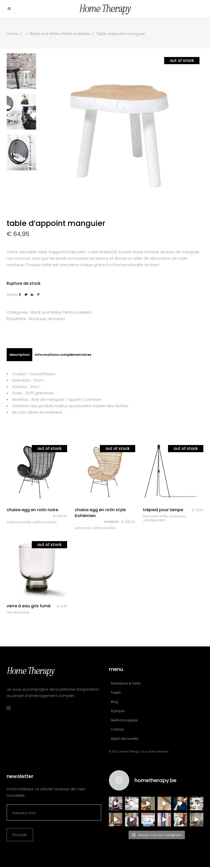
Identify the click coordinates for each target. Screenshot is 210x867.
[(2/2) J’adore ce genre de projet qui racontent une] (115, 803)
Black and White (45, 33)
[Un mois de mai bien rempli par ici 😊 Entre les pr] (196, 803)
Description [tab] (19, 354)
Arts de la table (18, 612)
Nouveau (56, 318)
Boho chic (82, 528)
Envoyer (20, 834)
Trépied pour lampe (163, 510)
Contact (117, 729)
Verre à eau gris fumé (28, 606)
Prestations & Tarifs (126, 683)
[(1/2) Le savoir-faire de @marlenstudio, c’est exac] (132, 803)
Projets (116, 692)
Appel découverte (124, 738)
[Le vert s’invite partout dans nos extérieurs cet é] (180, 803)
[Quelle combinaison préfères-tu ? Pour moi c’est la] (115, 819)
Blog (114, 702)
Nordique (37, 318)
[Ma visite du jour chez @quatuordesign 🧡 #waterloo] (148, 803)
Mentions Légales (124, 720)
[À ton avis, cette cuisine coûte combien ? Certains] (148, 819)
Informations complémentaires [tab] (63, 354)
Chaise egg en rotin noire (32, 510)
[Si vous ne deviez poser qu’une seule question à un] (164, 803)
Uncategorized (154, 520)
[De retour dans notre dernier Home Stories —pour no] (196, 819)
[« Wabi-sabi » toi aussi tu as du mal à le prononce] (180, 819)
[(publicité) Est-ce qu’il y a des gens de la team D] (132, 819)
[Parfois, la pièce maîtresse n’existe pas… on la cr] (164, 819)
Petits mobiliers (76, 33)
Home (12, 33)
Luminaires (177, 516)
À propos (118, 711)
